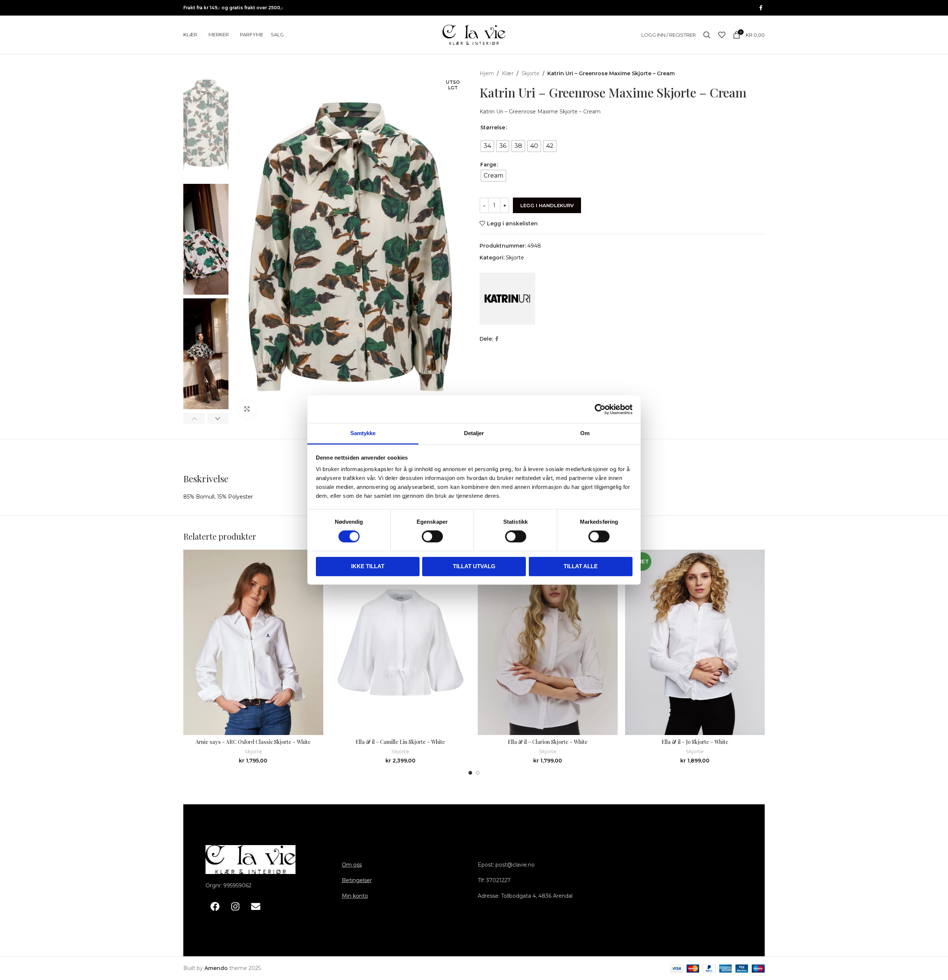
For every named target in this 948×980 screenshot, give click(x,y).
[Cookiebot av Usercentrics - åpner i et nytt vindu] (600, 409)
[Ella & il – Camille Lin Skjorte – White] (401, 642)
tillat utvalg (474, 566)
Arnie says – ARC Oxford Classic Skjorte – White (253, 741)
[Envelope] (255, 906)
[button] (194, 418)
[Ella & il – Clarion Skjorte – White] (548, 642)
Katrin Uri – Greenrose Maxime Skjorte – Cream (540, 111)
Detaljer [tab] (474, 433)
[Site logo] (474, 34)
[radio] (487, 146)
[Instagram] (235, 906)
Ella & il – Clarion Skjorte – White (548, 741)
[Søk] (707, 34)
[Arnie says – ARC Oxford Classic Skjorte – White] (253, 642)
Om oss (352, 864)
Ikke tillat (367, 566)
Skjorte (530, 73)
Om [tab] (585, 433)
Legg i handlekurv (547, 205)
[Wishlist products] (721, 34)
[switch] (432, 537)
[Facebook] (215, 906)
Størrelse (492, 127)
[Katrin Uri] (507, 299)
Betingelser (357, 880)
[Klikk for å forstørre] (247, 409)
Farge (488, 164)
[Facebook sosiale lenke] (761, 8)
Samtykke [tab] (363, 433)
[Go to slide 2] (478, 773)
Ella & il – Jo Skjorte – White (694, 741)
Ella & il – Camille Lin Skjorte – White (400, 741)
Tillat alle (581, 566)
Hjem (487, 73)
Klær (508, 73)
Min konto (355, 896)
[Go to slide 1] (470, 773)
